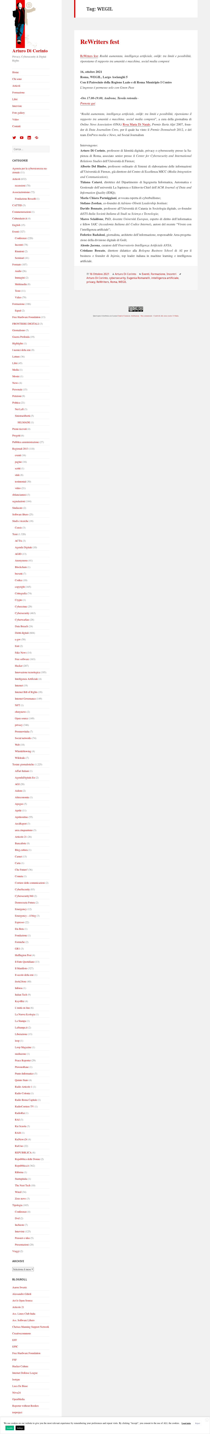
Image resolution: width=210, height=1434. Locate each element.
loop (17, 1040)
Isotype (16, 1379)
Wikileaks (20, 757)
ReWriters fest (99, 41)
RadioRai (20, 1113)
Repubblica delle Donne (27, 1159)
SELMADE (24, 422)
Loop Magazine (23, 1047)
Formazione (18, 92)
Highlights (17, 343)
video (18, 488)
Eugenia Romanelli (138, 278)
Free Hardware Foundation (26, 317)
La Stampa (20, 1021)
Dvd (17, 1218)
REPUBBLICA (23, 1152)
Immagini (20, 277)
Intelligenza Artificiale (26, 678)
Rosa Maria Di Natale (136, 124)
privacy (19, 725)
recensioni (20, 185)
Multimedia (21, 284)
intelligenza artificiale (164, 278)
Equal (18, 310)
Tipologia (17, 1205)
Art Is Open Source (22, 1300)
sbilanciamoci (19, 494)
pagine (18, 461)
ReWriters (102, 282)
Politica (16, 402)
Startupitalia (21, 1178)
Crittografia (21, 593)
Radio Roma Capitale (26, 1099)
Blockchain (21, 567)
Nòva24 (16, 1392)
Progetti (16, 435)
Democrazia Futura (25, 902)
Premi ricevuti (19, 429)
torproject (17, 1412)
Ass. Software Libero (23, 1320)
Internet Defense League (25, 1372)
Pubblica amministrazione (25, 442)
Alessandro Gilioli (21, 1294)
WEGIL (122, 282)
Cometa (19, 876)
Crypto (18, 600)
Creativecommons (21, 1333)
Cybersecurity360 (24, 896)
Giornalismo (18, 330)
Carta (18, 863)
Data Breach (21, 626)
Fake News (21, 652)
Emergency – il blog (25, 915)
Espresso (19, 922)
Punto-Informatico (24, 1073)
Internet (19, 685)
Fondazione (21, 935)
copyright (20, 586)
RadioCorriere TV (24, 1106)
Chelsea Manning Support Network (30, 1326)
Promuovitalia (22, 731)
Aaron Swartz (19, 1287)
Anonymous (21, 560)
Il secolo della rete (24, 975)
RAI (17, 1119)
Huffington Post (23, 955)
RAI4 (18, 1132)
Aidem (18, 790)
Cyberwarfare (22, 619)
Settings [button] (20, 1428)
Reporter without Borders (25, 1405)
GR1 (17, 948)
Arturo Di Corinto (30, 50)
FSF (14, 1359)
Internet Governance (25, 698)
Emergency (21, 909)
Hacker (18, 665)
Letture (16, 356)
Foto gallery (18, 112)
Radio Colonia (22, 1093)
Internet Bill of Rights (26, 692)
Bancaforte (20, 843)
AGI (17, 784)
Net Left (19, 409)
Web (17, 744)
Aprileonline (21, 817)
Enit (17, 646)
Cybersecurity (22, 613)
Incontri (19, 244)
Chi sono (17, 79)
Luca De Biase (20, 1386)
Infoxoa (18, 988)
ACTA (18, 540)
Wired (18, 1192)
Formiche (20, 942)
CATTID (17, 205)
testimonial (20, 481)
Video (15, 119)
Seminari (19, 258)
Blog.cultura (21, 850)
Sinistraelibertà (22, 415)
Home (15, 72)
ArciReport (21, 823)
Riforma (19, 1172)
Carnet (18, 856)
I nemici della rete (21, 350)
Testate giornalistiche (23, 764)
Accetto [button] (10, 1428)
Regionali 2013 (20, 448)
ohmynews (20, 711)
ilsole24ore (20, 981)
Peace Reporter (23, 1060)
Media (15, 369)
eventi (18, 455)
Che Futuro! (21, 869)
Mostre (16, 376)
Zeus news (20, 1198)
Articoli (16, 85)
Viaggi (15, 1251)
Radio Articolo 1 (23, 1086)
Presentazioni (22, 1244)
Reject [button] (197, 1423)
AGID (18, 554)
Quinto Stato (21, 1080)
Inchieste (19, 1224)
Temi (15, 534)
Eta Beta (19, 928)
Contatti (16, 126)
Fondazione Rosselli (25, 198)
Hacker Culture (20, 1366)
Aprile (18, 810)
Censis (18, 527)
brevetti (18, 573)
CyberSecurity (22, 889)
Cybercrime (21, 606)
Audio (18, 271)
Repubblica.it (22, 1165)
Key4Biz (19, 1001)
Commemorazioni (21, 211)
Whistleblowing (23, 751)
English (16, 225)
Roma (113, 282)
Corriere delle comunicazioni (30, 882)
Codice (18, 580)
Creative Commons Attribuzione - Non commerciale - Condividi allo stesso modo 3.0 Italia (148, 316)
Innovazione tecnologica (27, 672)
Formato (16, 264)
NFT (17, 705)
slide (17, 475)
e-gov (18, 639)
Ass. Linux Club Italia (23, 1313)
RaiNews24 (21, 1139)
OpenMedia (18, 1399)
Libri (14, 99)
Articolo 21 (21, 836)
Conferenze (21, 238)
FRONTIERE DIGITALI (25, 323)
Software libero (20, 514)
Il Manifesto (21, 968)
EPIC (15, 1346)
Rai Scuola (20, 1126)
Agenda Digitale (23, 547)
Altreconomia (22, 797)
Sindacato (17, 507)
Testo (18, 290)
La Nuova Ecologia (25, 1014)
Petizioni (16, 396)
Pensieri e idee (22, 1238)
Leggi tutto (186, 1423)
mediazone (20, 1053)
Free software (22, 659)
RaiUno (19, 1146)
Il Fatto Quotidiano (24, 961)
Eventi (15, 231)
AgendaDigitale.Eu (25, 777)
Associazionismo (21, 192)
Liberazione (21, 1034)
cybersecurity (117, 278)
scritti (18, 468)
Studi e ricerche (20, 521)
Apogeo (19, 803)
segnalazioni (18, 501)
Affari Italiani (22, 771)
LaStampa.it (21, 1027)
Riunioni (19, 251)
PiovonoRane (22, 1067)
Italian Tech (21, 994)
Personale (17, 389)
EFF (14, 1340)
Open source (21, 718)
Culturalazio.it (19, 218)
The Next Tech (22, 1185)
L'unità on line (22, 1007)
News (15, 382)
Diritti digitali (22, 632)
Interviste (17, 106)
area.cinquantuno (24, 830)
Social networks (23, 738)
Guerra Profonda (21, 336)
